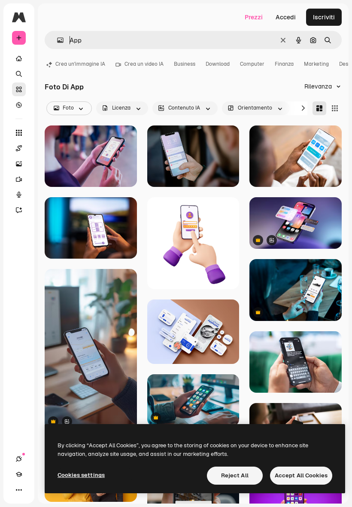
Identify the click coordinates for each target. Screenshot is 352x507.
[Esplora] (19, 105)
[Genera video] (19, 179)
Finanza (284, 64)
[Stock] (19, 89)
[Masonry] (319, 108)
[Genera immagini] (19, 164)
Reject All (235, 475)
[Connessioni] (19, 459)
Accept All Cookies (301, 475)
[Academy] (19, 474)
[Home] (19, 58)
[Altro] (19, 490)
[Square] (335, 108)
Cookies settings (81, 475)
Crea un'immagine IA (80, 64)
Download (218, 64)
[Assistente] (19, 210)
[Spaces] (19, 148)
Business (184, 64)
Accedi (286, 17)
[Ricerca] (19, 74)
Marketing (316, 64)
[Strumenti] (19, 133)
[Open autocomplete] (57, 40)
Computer (252, 64)
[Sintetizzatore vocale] (19, 195)
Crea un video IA (144, 64)
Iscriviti (324, 17)
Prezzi (254, 17)
